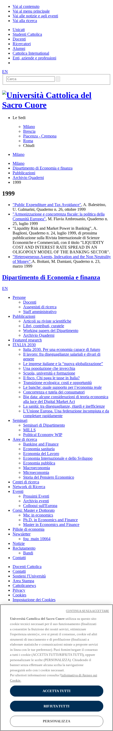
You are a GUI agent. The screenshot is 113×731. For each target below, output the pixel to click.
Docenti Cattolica (27, 566)
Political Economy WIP (42, 434)
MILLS (29, 430)
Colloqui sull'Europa (40, 505)
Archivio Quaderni (28, 177)
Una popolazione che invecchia (49, 368)
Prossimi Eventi (36, 496)
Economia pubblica (39, 463)
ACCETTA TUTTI (57, 691)
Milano (29, 126)
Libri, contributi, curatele (43, 326)
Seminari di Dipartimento (44, 425)
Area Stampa (23, 581)
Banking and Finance (41, 444)
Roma (28, 141)
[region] (56, 667)
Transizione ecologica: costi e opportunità (57, 382)
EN (5, 71)
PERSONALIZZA (56, 721)
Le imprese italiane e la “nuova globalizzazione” (63, 363)
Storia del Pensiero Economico (48, 477)
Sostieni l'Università (29, 576)
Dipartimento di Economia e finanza (43, 168)
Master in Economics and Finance (51, 524)
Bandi (28, 553)
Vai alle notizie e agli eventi (35, 16)
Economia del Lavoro (41, 453)
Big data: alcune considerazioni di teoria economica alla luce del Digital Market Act (65, 399)
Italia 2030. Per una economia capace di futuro (61, 349)
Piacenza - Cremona (39, 136)
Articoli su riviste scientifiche (47, 321)
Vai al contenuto (26, 6)
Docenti (29, 302)
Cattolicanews (24, 585)
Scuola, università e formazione (49, 373)
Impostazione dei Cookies (34, 599)
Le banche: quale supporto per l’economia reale (62, 387)
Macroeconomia (36, 468)
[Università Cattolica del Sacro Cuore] (56, 105)
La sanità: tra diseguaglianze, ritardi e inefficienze (64, 406)
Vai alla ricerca (25, 20)
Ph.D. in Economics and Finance (50, 520)
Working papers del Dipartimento (50, 330)
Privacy (19, 590)
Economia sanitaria (39, 449)
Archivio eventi (36, 501)
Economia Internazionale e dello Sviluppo (58, 458)
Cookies (19, 595)
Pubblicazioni (24, 173)
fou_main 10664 (36, 538)
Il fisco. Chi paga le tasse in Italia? (51, 378)
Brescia (29, 131)
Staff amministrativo (39, 311)
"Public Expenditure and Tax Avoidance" (47, 204)
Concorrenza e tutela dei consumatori (54, 392)
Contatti (19, 571)
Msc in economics (38, 515)
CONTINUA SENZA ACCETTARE (87, 610)
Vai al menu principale (31, 11)
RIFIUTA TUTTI (56, 706)
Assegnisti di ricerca (39, 307)
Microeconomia (36, 472)
